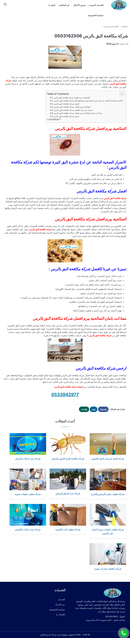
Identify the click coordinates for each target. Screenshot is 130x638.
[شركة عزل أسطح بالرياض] (68, 479)
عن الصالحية (64, 5)
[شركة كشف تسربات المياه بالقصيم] (108, 444)
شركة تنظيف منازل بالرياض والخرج (107, 494)
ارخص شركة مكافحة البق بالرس (66, 116)
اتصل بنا (52, 5)
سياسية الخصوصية (95, 15)
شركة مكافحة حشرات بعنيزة (107, 568)
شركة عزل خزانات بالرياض (27, 458)
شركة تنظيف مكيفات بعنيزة (28, 494)
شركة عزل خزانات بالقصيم (27, 529)
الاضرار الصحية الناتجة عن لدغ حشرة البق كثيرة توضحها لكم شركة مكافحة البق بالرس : (89, 101)
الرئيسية (124, 26)
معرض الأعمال (79, 5)
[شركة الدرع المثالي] (118, 5)
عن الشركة (60, 604)
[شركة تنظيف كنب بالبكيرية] (68, 515)
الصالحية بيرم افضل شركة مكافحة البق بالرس (71, 98)
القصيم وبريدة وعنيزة (110, 26)
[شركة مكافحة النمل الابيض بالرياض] (68, 444)
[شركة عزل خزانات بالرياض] (28, 444)
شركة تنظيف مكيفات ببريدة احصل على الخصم (108, 531)
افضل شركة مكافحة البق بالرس (66, 104)
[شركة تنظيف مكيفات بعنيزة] (28, 479)
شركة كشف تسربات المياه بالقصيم (107, 458)
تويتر (93, 409)
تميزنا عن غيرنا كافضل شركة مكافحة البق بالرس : (73, 110)
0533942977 (54, 119)
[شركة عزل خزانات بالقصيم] (28, 515)
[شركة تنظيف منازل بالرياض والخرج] (108, 479)
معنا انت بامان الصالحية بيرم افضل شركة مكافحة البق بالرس (78, 113)
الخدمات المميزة (96, 5)
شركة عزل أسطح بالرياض (67, 493)
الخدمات (61, 599)
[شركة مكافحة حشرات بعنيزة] (108, 554)
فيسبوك (103, 409)
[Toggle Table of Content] (121, 94)
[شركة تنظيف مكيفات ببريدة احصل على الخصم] (108, 515)
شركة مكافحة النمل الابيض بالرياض (67, 458)
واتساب (84, 409)
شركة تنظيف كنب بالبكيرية (67, 529)
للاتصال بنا (60, 614)
